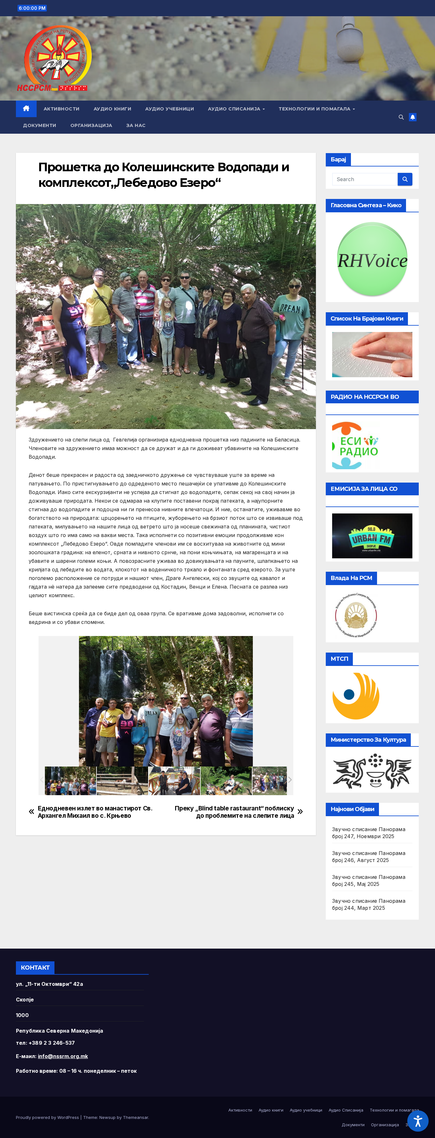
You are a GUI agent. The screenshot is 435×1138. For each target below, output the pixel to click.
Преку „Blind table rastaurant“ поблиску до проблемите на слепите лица (234, 812)
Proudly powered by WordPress (48, 1117)
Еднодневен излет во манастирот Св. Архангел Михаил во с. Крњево (95, 812)
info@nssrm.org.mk (63, 1056)
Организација (91, 125)
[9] (226, 781)
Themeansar (135, 1117)
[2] (278, 780)
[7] (174, 781)
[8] (122, 781)
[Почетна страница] (26, 109)
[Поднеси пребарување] (405, 179)
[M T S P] (356, 696)
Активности (62, 109)
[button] (401, 117)
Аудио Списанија (235, 109)
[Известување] (413, 117)
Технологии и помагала (315, 109)
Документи (39, 125)
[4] (70, 780)
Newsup (107, 1117)
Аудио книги (113, 109)
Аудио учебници (169, 109)
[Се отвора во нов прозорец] (356, 445)
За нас (136, 125)
